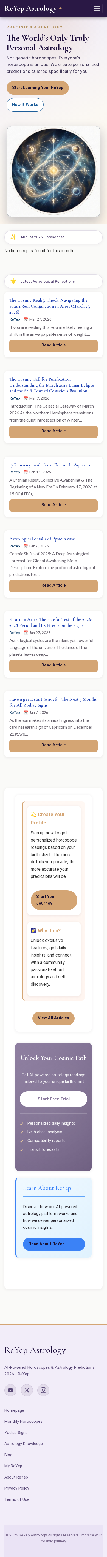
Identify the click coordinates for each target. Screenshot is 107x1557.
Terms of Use (16, 1499)
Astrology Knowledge (23, 1443)
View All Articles (53, 1018)
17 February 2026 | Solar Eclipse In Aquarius (49, 465)
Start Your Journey (46, 900)
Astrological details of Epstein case (42, 539)
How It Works (25, 104)
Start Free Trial (54, 1099)
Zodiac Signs (16, 1432)
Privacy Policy (16, 1488)
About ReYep (16, 1477)
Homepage (14, 1410)
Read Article (53, 344)
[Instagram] (43, 1390)
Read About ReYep (47, 1244)
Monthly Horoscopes (23, 1421)
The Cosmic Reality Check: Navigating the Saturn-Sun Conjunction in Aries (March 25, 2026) (49, 306)
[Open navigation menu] (97, 8)
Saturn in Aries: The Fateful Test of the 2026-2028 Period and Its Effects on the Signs (50, 622)
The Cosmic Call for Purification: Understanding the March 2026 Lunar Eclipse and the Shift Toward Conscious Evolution (51, 385)
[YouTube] (10, 1390)
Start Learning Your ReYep (37, 87)
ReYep (14, 319)
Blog (8, 1455)
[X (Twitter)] (27, 1390)
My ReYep (13, 1466)
